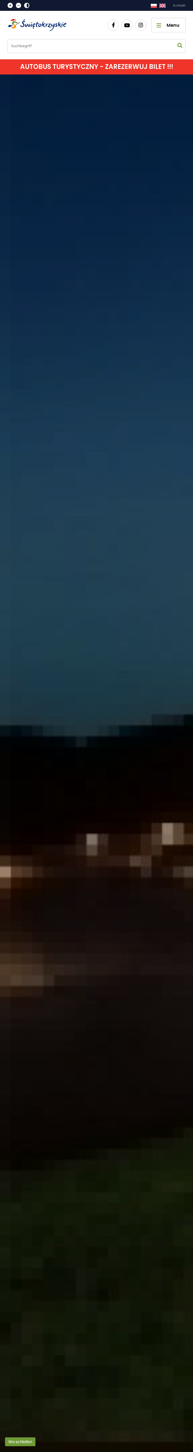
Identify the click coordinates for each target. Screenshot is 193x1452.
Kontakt (179, 5)
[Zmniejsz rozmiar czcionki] (18, 5)
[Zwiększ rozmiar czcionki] (10, 5)
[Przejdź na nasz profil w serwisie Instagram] (141, 25)
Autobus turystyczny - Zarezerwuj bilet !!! (96, 66)
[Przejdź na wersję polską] (154, 6)
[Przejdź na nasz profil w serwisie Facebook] (113, 25)
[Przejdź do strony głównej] (39, 25)
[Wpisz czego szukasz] (180, 46)
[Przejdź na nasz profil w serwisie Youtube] (127, 25)
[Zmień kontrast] (26, 5)
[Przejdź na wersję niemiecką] (162, 6)
